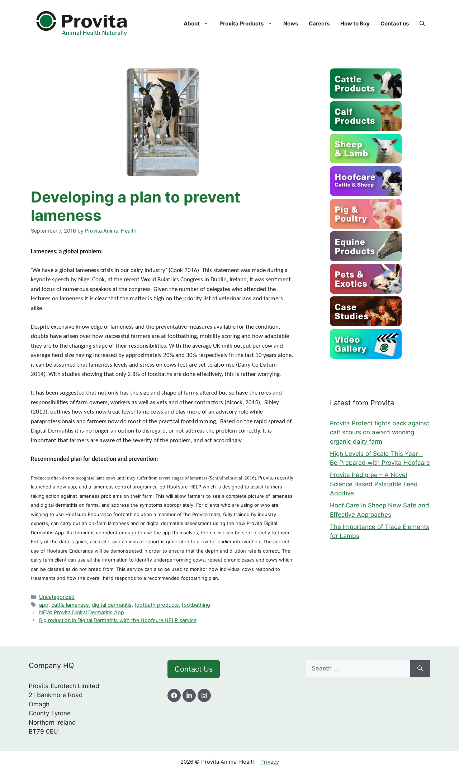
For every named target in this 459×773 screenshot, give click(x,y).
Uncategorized (57, 597)
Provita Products (241, 23)
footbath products (156, 605)
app (43, 605)
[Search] (420, 668)
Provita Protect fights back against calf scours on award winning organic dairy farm (379, 432)
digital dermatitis (112, 605)
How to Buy (355, 23)
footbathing (196, 605)
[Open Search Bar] (422, 23)
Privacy (269, 761)
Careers (319, 23)
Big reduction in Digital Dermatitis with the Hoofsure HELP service (118, 620)
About (192, 23)
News (290, 23)
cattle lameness (70, 605)
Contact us (394, 23)
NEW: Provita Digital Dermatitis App (81, 612)
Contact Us (194, 669)
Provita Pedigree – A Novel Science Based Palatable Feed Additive (374, 484)
